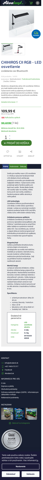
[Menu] (37, 3)
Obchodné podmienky (9, 389)
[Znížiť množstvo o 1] (9, 138)
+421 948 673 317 (11, 366)
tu (37, 460)
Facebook (8, 370)
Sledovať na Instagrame (21, 423)
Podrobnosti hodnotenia (31, 79)
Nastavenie (20, 466)
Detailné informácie (8, 102)
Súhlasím (31, 474)
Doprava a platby (7, 386)
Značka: (9, 81)
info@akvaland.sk (11, 363)
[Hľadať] (25, 3)
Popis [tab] (5, 166)
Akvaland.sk (9, 373)
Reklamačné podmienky (10, 398)
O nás (3, 383)
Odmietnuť (10, 474)
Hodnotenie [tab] (14, 166)
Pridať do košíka (18, 143)
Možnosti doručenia (8, 131)
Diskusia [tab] (23, 166)
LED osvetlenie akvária (28, 324)
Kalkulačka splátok (12, 117)
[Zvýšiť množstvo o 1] (9, 136)
